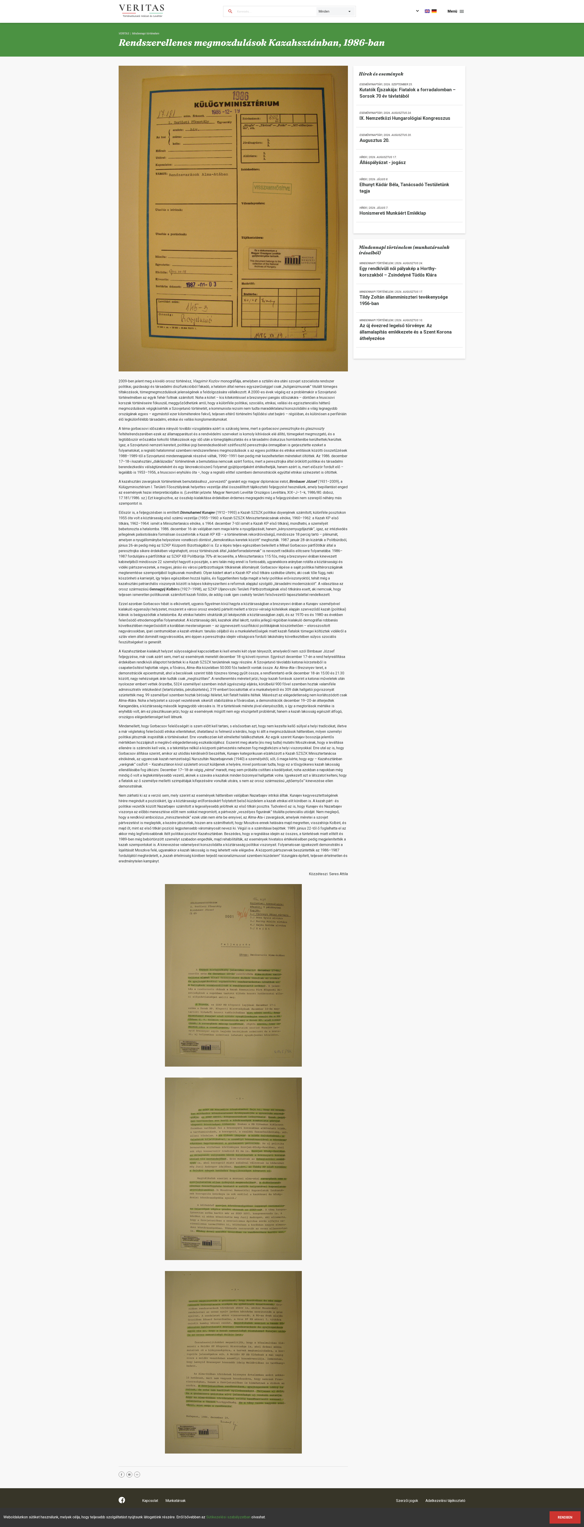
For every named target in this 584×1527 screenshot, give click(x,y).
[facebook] (122, 1475)
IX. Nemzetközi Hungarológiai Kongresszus (405, 118)
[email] (130, 1475)
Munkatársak (175, 1500)
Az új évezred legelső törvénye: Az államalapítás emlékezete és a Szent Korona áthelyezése (406, 332)
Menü (452, 11)
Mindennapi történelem (145, 33)
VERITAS (124, 33)
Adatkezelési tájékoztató (445, 1500)
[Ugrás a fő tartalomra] (417, 11)
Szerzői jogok (407, 1500)
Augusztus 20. (374, 140)
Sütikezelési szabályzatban (228, 1517)
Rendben (565, 1517)
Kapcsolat (150, 1500)
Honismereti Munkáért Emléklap (393, 213)
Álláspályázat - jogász (383, 162)
